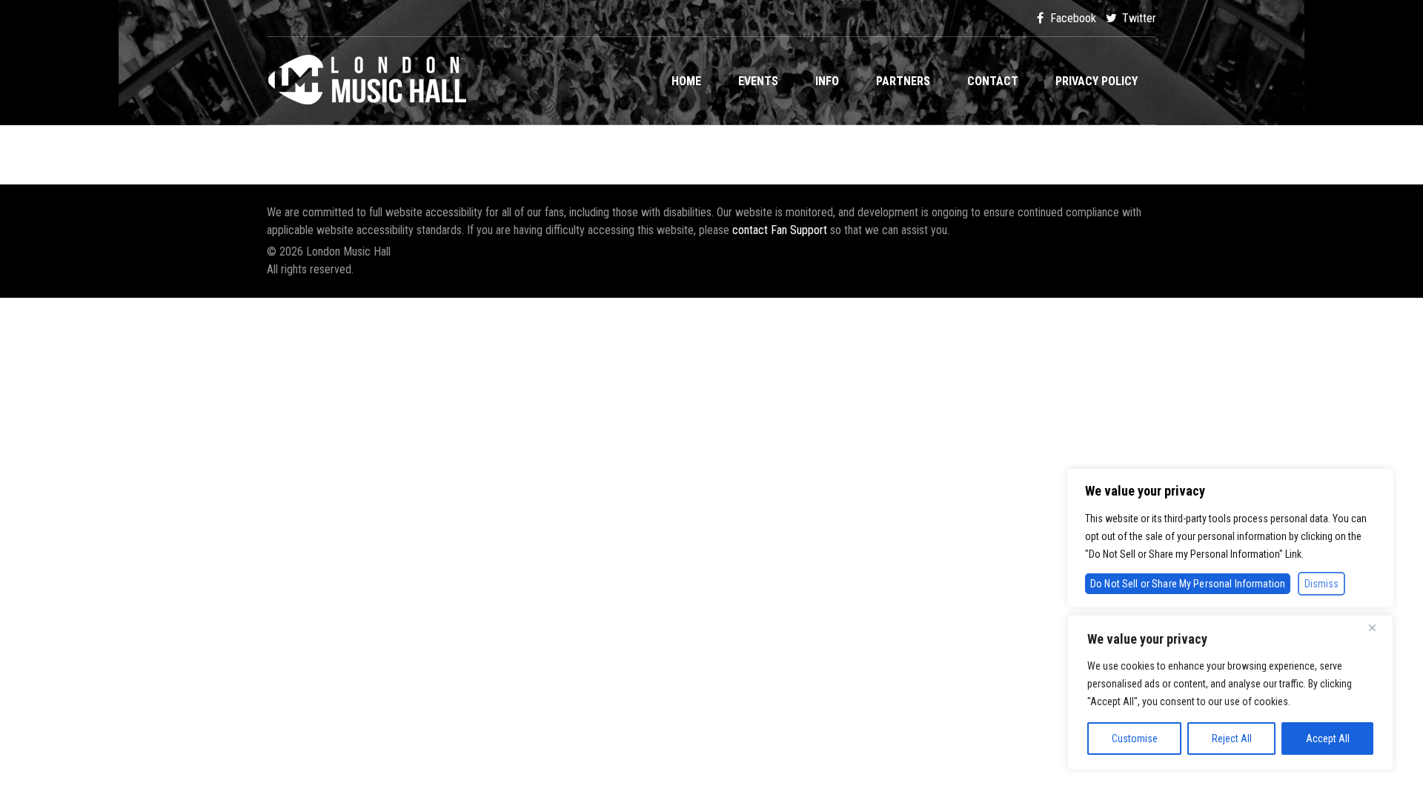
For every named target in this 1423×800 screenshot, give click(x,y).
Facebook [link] (1071, 18)
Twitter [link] (1137, 18)
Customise (1135, 738)
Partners (903, 81)
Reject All (1232, 738)
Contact (992, 81)
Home (686, 81)
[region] (1230, 692)
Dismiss (1321, 584)
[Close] (1378, 627)
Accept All (1328, 738)
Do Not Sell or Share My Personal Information (1187, 584)
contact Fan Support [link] (781, 230)
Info (827, 81)
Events (758, 81)
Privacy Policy (1096, 81)
